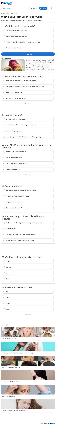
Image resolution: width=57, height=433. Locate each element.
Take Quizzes (34, 8)
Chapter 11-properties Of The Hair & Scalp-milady (13, 410)
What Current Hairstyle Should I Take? (11, 367)
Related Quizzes (5, 325)
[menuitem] (34, 8)
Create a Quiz (43, 8)
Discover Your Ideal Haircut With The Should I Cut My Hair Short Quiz (18, 353)
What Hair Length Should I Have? (9, 338)
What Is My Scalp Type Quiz (8, 396)
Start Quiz (28, 54)
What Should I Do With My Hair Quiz (10, 381)
